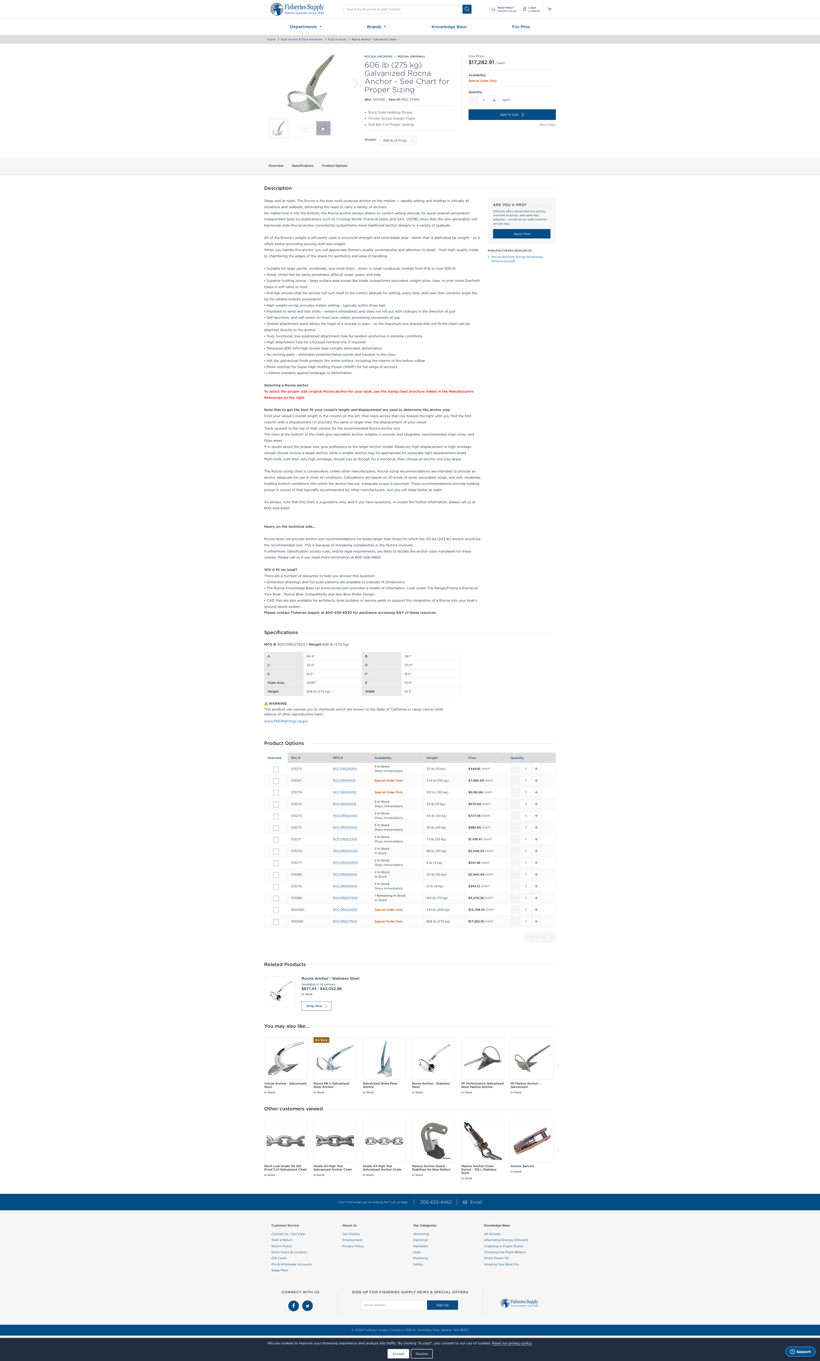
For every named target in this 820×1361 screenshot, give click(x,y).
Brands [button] (375, 26)
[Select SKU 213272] (276, 828)
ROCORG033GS (345, 839)
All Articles (492, 1234)
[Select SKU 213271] (276, 840)
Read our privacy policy (512, 1343)
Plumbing (420, 1258)
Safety (418, 1264)
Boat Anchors (337, 39)
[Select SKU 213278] (276, 793)
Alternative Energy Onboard (506, 1240)
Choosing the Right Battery (505, 1252)
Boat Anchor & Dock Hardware (301, 39)
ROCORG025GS (345, 827)
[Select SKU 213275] (276, 769)
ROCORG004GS (345, 863)
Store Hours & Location (289, 1252)
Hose (417, 1252)
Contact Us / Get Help (288, 1234)
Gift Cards (279, 1258)
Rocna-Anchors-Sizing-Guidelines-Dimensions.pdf (517, 259)
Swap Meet (279, 1270)
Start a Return (282, 1240)
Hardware (420, 1246)
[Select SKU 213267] (276, 781)
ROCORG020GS (345, 816)
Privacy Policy (353, 1246)
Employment (352, 1240)
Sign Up (442, 1305)
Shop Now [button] (314, 1006)
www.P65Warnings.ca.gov (286, 721)
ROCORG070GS (345, 898)
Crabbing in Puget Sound (503, 1246)
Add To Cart (509, 115)
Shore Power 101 (496, 1258)
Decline (422, 1354)
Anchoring (421, 1234)
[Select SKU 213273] (276, 816)
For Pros (521, 26)
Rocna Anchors (378, 56)
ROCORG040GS (345, 851)
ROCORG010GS (345, 769)
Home (271, 39)
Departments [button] (304, 26)
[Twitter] (307, 1303)
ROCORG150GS (344, 792)
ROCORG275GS (345, 921)
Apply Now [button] (521, 234)
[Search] (467, 9)
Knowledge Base (449, 26)
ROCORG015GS (344, 804)
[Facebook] (294, 1303)
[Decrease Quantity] (473, 100)
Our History (351, 1234)
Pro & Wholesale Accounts (291, 1264)
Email (476, 1202)
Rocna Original (412, 56)
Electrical (420, 1240)
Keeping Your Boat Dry (501, 1264)
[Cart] (548, 9)
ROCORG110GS (344, 780)
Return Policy (548, 124)
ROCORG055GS (345, 874)
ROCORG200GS (345, 910)
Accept (398, 1354)
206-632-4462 (436, 1202)
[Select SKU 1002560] (276, 910)
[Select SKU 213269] (276, 875)
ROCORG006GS (345, 886)
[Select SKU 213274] (276, 804)
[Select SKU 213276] (276, 887)
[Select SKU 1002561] (276, 922)
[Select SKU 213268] (276, 898)
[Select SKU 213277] (276, 863)
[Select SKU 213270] (276, 851)
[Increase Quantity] (494, 100)
